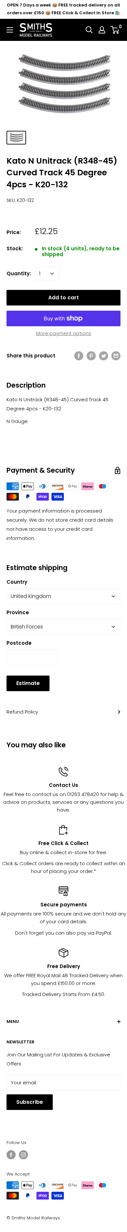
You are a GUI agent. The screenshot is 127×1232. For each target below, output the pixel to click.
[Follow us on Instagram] (23, 1154)
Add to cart (63, 297)
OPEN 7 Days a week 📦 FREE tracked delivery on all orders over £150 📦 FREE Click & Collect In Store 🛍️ (63, 9)
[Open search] (89, 29)
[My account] (102, 29)
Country (17, 582)
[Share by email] (115, 355)
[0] (115, 30)
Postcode (19, 643)
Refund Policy (22, 711)
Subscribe (29, 1102)
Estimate (28, 683)
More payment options (63, 333)
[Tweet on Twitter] (103, 355)
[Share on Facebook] (78, 355)
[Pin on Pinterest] (91, 355)
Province (18, 612)
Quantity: (19, 273)
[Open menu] (10, 29)
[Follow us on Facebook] (11, 1154)
